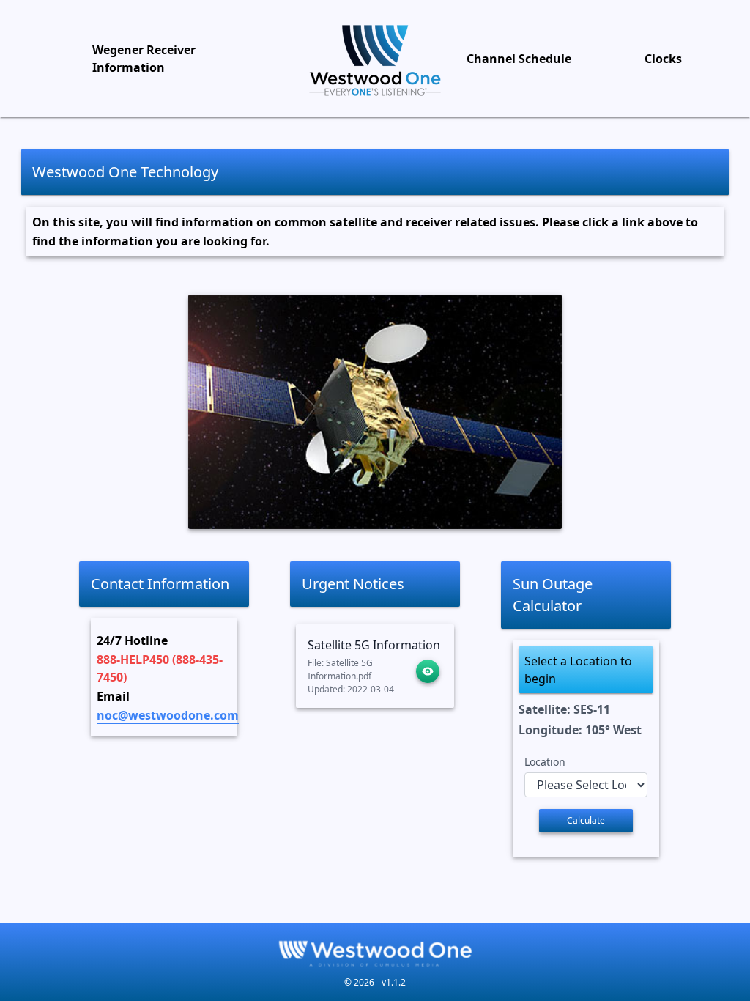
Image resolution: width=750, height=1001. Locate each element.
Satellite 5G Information (374, 645)
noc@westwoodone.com (168, 715)
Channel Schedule (519, 59)
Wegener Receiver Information (144, 58)
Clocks (663, 59)
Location (544, 762)
